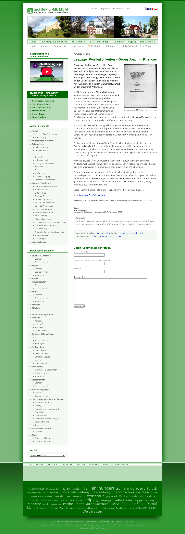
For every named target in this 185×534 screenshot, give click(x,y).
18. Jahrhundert (71, 489)
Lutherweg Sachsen (43, 209)
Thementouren (41, 425)
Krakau (135, 221)
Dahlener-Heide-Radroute (46, 186)
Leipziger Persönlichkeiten (46, 134)
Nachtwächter (41, 415)
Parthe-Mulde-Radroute (45, 225)
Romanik (64, 508)
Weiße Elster (40, 173)
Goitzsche (39, 157)
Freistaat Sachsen (42, 196)
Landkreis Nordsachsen (45, 179)
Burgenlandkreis (42, 350)
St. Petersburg (41, 330)
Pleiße (115, 504)
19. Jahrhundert (98, 488)
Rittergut (54, 508)
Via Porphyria (41, 238)
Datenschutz (60, 46)
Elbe (37, 153)
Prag (116, 224)
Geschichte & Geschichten (46, 369)
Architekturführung (43, 402)
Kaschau (128, 221)
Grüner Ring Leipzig (43, 199)
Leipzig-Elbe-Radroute (44, 202)
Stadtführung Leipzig (41, 104)
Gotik (68, 496)
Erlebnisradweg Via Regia (130, 492)
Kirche (123, 496)
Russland (36, 317)
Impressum (77, 46)
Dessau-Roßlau (41, 353)
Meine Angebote (39, 117)
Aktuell (33, 41)
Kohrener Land (41, 160)
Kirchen (35, 291)
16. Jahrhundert (36, 488)
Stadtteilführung (42, 421)
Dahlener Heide (41, 147)
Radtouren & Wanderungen (47, 418)
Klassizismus (137, 496)
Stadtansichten (147, 41)
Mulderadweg (41, 215)
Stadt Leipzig (138, 233)
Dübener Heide (41, 150)
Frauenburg (97, 221)
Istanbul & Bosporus (43, 441)
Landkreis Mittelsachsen (49, 501)
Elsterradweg (40, 193)
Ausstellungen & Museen (42, 140)
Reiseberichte (38, 144)
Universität (130, 224)
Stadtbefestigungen (40, 389)
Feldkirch (87, 221)
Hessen (35, 278)
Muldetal (39, 166)
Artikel (35, 131)
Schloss (131, 508)
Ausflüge (38, 405)
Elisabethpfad (41, 189)
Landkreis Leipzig (42, 176)
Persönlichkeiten (125, 233)
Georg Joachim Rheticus (113, 221)
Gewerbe (59, 496)
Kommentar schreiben (111, 236)
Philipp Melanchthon (104, 224)
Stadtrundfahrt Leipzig (41, 107)
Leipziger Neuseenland (44, 163)
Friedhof (154, 492)
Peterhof (38, 324)
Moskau (38, 321)
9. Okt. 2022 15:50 (102, 233)
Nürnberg (90, 224)
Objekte (132, 41)
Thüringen (39, 275)
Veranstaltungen (39, 242)
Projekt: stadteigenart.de (42, 314)
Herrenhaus (76, 497)
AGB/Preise (111, 46)
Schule (122, 224)
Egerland (38, 431)
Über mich (119, 41)
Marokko (36, 304)
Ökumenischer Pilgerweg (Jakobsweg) (51, 222)
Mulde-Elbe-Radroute (44, 212)
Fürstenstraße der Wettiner (41, 497)
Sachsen (38, 259)
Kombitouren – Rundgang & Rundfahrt (47, 410)
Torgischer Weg (41, 235)
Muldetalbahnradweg (44, 219)
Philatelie (36, 308)
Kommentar (79, 277)
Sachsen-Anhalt (41, 262)
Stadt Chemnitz (41, 363)
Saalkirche (121, 508)
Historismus (93, 495)
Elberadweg (53, 493)
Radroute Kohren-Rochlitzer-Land (49, 232)
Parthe (68, 504)
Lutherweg (149, 500)
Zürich (148, 224)
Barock (152, 488)
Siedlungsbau (38, 347)
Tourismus (39, 376)
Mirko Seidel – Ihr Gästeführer (136, 46)
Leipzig (142, 221)
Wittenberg (140, 224)
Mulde (46, 504)
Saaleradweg (108, 508)
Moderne (34, 504)
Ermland (79, 221)
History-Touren (38, 114)
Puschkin (39, 327)
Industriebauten (39, 282)
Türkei (34, 435)
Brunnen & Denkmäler (41, 255)
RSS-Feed (95, 46)
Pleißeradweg (41, 228)
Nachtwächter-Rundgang (43, 101)
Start (32, 46)
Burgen (35, 265)
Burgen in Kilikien (42, 438)
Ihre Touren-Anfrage (100, 41)
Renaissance (42, 508)
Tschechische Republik (41, 428)
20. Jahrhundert (130, 488)
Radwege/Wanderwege (42, 183)
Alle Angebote (78, 41)
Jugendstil (111, 496)
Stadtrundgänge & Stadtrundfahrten (47, 399)
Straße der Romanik (146, 507)
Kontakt (44, 46)
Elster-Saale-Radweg (74, 492)
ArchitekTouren (38, 110)
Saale (37, 170)
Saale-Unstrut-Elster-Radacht (88, 508)
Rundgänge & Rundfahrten (54, 41)
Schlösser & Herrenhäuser (43, 334)
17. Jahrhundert (52, 489)
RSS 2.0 (98, 236)
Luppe (138, 500)
